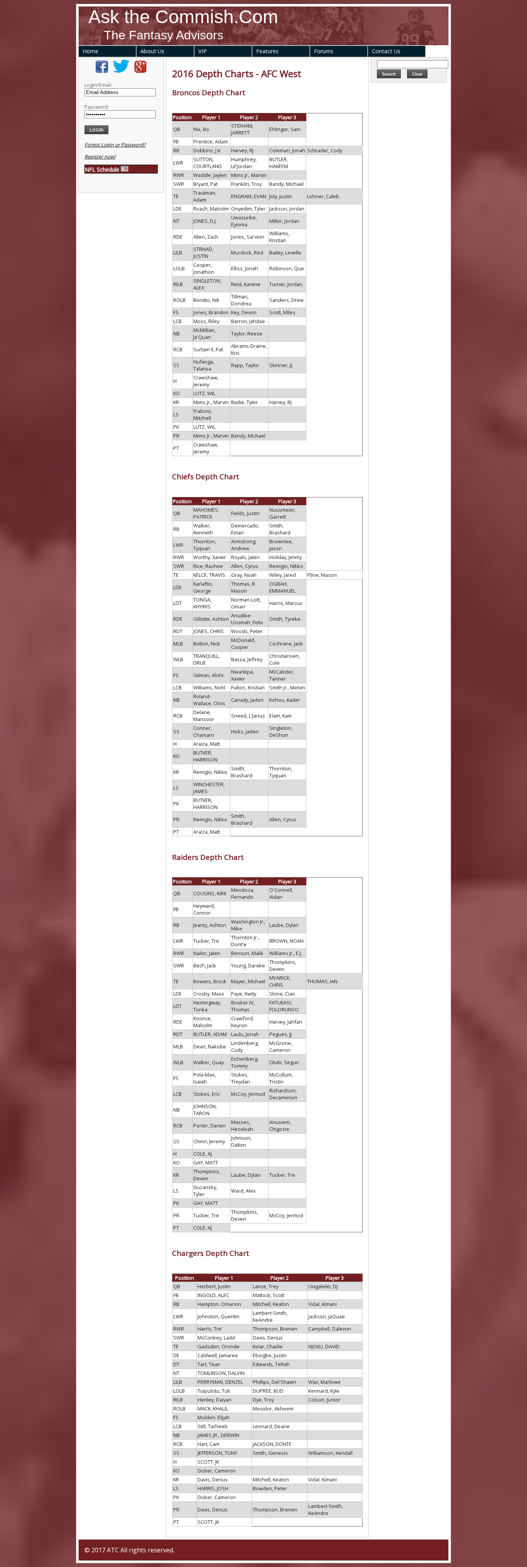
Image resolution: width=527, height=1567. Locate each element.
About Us (152, 51)
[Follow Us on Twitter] (121, 70)
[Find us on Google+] (140, 70)
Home (90, 51)
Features (267, 51)
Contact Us (386, 51)
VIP (202, 51)
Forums (323, 51)
